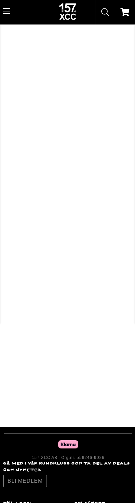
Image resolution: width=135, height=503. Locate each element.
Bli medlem (25, 481)
